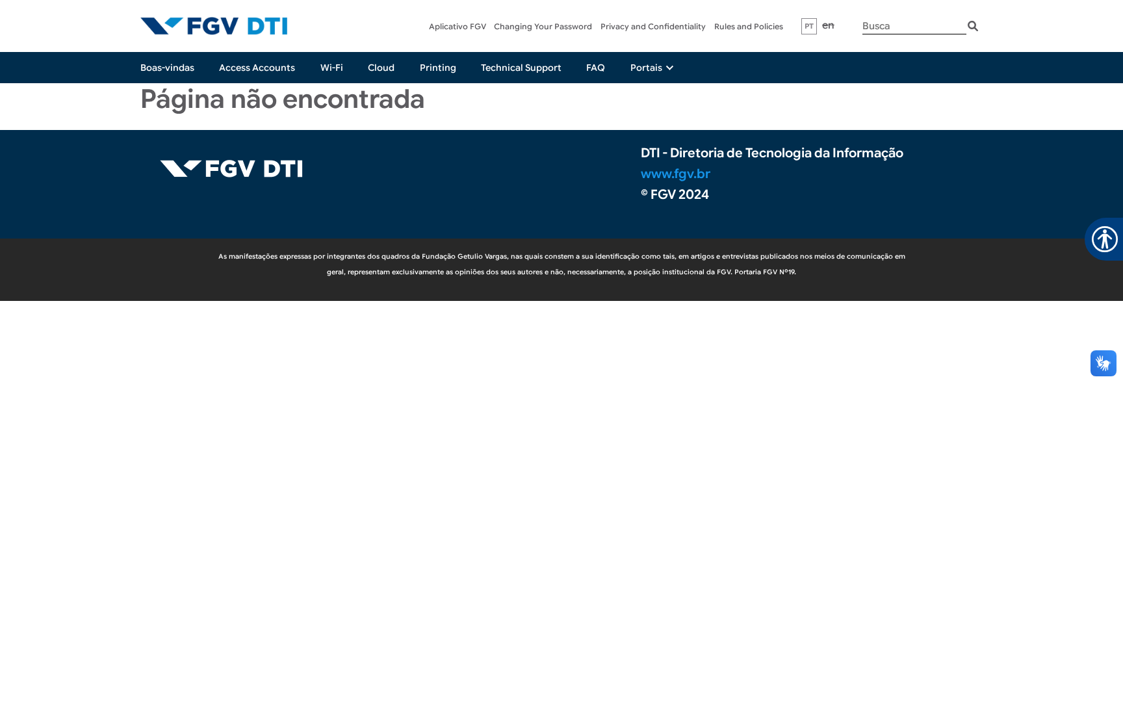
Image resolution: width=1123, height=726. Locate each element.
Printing (438, 67)
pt (809, 26)
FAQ (595, 67)
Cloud (381, 67)
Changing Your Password (543, 26)
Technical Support (521, 67)
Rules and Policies (748, 26)
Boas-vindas (167, 67)
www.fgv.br (675, 174)
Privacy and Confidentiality (653, 26)
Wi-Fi (331, 67)
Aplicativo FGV (457, 26)
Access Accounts (257, 67)
